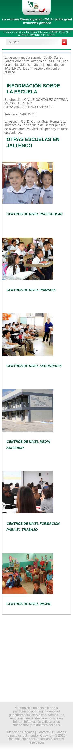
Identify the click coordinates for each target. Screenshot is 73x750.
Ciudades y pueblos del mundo (37, 733)
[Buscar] (64, 42)
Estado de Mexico (14, 32)
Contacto (43, 732)
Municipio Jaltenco (36, 32)
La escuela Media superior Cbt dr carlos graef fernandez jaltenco (37, 21)
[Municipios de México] (36, 7)
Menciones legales (20, 732)
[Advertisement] (36, 657)
